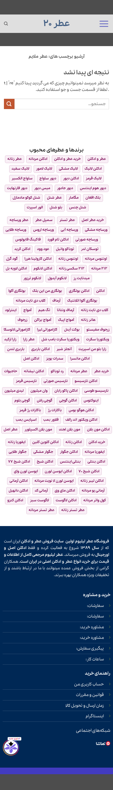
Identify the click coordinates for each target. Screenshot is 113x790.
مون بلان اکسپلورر (38, 429)
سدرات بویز (54, 358)
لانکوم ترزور (32, 278)
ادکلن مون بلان (98, 429)
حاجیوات (10, 371)
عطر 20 (56, 23)
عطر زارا (29, 339)
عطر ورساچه (18, 220)
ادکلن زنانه (73, 442)
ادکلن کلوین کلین (45, 442)
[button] (104, 24)
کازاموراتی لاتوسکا (17, 329)
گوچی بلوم (22, 400)
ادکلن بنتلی (96, 461)
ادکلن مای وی (65, 490)
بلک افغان (93, 197)
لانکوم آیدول (57, 278)
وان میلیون (39, 390)
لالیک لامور (44, 168)
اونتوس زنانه (68, 258)
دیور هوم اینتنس (93, 188)
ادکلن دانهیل (18, 490)
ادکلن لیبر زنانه (92, 480)
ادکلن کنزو (15, 500)
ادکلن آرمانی (18, 480)
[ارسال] (9, 104)
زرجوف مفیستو (98, 329)
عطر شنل (54, 197)
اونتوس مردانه (96, 258)
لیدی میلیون (14, 390)
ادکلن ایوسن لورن (58, 471)
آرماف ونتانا (65, 310)
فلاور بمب (51, 419)
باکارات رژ (55, 410)
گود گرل (12, 258)
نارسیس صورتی (56, 381)
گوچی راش (44, 400)
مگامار (74, 197)
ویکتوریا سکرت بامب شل (60, 339)
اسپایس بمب (26, 419)
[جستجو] (6, 24)
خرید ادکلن (97, 442)
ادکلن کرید (22, 249)
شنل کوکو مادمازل (26, 197)
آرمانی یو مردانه (93, 490)
